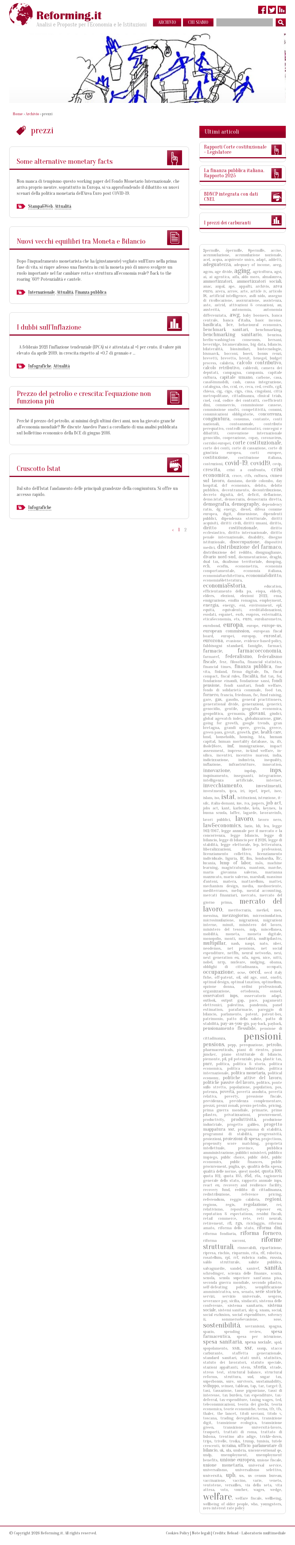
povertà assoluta (251, 1091)
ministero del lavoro (260, 924)
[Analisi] (174, 237)
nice (266, 957)
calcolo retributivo (221, 367)
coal (216, 400)
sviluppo (211, 1385)
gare (207, 699)
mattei (275, 881)
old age (250, 977)
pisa (257, 1059)
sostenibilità (221, 1325)
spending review (242, 1331)
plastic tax (272, 1059)
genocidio (211, 708)
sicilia (234, 1300)
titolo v (274, 1413)
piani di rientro (252, 1049)
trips (207, 1441)
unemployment (234, 1454)
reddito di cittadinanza (258, 1189)
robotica (274, 1252)
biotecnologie (269, 349)
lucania (209, 863)
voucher (240, 1489)
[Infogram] (282, 10)
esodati (209, 614)
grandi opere (236, 727)
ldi (258, 826)
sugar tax (270, 1376)
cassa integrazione (263, 382)
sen (236, 1291)
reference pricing (261, 1194)
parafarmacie (240, 1009)
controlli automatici (243, 428)
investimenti (268, 785)
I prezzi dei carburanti (227, 223)
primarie (259, 1110)
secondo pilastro (266, 1282)
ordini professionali (261, 986)
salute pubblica (265, 1262)
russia (275, 1257)
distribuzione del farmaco (249, 547)
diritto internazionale (247, 532)
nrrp (221, 962)
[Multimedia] (174, 464)
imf (230, 746)
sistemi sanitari (232, 1310)
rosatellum (212, 1257)
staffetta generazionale (256, 1353)
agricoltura (262, 271)
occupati (274, 966)
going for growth (220, 723)
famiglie (255, 645)
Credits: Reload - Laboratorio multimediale (249, 1533)
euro (247, 619)
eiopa (260, 591)
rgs (238, 1223)
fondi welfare (268, 685)
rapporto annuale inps (261, 1180)
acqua (217, 259)
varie (257, 1480)
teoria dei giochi (253, 1404)
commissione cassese (261, 405)
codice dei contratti (241, 400)
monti (229, 938)
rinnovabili (246, 1247)
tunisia (263, 1441)
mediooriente (269, 886)
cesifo (268, 386)
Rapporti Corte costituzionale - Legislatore (235, 149)
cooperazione (234, 437)
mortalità (247, 938)
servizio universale (241, 1296)
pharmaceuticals (218, 1049)
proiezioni (212, 1138)
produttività (243, 1119)
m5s (259, 863)
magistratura (233, 867)
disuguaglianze (268, 552)
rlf (262, 1252)
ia (271, 741)
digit (227, 513)
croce (236, 475)
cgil (278, 386)
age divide (223, 271)
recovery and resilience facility (252, 1185)
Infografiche (39, 366)
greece (275, 727)
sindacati (249, 1300)
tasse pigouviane (250, 1390)
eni (242, 605)
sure (230, 1381)
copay (253, 437)
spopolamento (215, 1348)
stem (245, 1367)
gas (218, 699)
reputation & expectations (227, 1213)
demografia (216, 504)
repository (239, 1209)
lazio (248, 826)
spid (277, 1342)
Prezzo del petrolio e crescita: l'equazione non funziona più (84, 397)
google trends (256, 723)
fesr (223, 661)
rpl (227, 1257)
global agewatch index (222, 718)
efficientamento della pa (227, 591)
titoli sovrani (252, 1413)
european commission (226, 631)
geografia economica (261, 708)
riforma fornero (260, 1233)
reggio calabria (245, 1199)
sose (277, 1319)
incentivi (224, 755)
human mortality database (243, 741)
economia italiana (262, 570)
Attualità (63, 206)
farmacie (212, 651)
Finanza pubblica (90, 292)
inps (275, 770)
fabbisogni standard (223, 645)
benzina (274, 334)
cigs (238, 391)
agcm (208, 271)
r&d (248, 1175)
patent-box (271, 1014)
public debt (258, 1157)
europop (249, 636)
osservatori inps (220, 995)
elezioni (227, 595)
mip (252, 929)
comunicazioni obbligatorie (228, 414)
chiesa (208, 391)
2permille (211, 250)
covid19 (260, 463)
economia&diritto (263, 575)
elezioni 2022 (253, 595)
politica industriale (245, 1068)
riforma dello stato (236, 1227)
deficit (253, 494)
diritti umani (255, 523)
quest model (249, 1171)
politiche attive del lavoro (252, 1077)
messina (210, 915)
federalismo (238, 656)
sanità (272, 1267)
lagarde (249, 812)
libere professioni (261, 849)
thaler (208, 1413)
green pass (212, 732)
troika (234, 1441)
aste (207, 305)
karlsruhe (241, 808)
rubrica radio (254, 1257)
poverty (231, 1096)
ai (204, 276)
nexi (277, 953)
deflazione (272, 494)
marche (274, 867)
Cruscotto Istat (39, 468)
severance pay (215, 1300)
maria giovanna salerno (230, 872)
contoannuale (241, 424)
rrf (235, 1257)
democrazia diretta (264, 499)
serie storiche (268, 1291)
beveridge (211, 344)
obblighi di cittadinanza (230, 966)
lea (266, 826)
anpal (219, 286)
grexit (229, 732)
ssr (248, 1347)
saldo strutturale (221, 1262)
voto (224, 1489)
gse (255, 732)
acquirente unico (239, 259)
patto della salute (244, 1018)
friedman (243, 694)
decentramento (235, 490)
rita (254, 1252)
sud (250, 1376)
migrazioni (248, 920)
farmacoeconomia (259, 650)
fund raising (270, 694)
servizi (208, 1296)
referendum (213, 1199)
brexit (244, 358)
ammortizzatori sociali (259, 281)
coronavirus (271, 437)
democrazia (235, 499)
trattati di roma (240, 1431)
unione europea (237, 1460)
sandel (235, 1268)
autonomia (241, 309)
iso (216, 797)
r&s (257, 1175)
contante (261, 419)
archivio (167, 22)
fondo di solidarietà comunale (232, 690)
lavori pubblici (216, 819)
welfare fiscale (248, 1498)
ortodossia (250, 991)
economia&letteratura (222, 580)
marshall (257, 876)
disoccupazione (245, 541)
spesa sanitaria (222, 1341)
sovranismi (254, 1326)
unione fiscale (269, 1460)
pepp (232, 1044)
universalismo (215, 1469)
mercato (248, 895)
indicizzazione (215, 759)
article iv (258, 291)
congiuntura (216, 419)
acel (206, 259)
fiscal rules (230, 676)
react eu (211, 1185)
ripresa (209, 1252)
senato (247, 1291)
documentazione (253, 557)
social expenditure (248, 1314)
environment (260, 605)
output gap (232, 1000)
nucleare (237, 962)
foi (279, 676)
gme (277, 718)
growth (243, 732)
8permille (256, 250)
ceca (249, 386)
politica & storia (249, 1063)
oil (238, 977)
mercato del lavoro (242, 905)
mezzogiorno (235, 915)
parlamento (231, 1014)
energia (210, 605)
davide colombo (259, 480)
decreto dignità (218, 494)
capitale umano (236, 377)
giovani (257, 713)
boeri (247, 353)
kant (226, 808)
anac (207, 286)
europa (233, 625)
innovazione (216, 770)
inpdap (250, 770)
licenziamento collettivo (227, 853)
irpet (265, 790)
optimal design (216, 982)
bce (229, 324)
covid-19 (236, 463)
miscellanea (271, 929)
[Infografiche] (174, 323)
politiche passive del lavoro (228, 1082)
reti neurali (269, 1218)
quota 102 (211, 1175)
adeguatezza (217, 264)
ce (241, 386)
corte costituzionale (257, 442)
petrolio (273, 1044)
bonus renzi (269, 353)
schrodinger (213, 1273)
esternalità (271, 614)
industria (246, 759)
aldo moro (250, 276)
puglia (234, 1166)
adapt (261, 259)
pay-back (258, 1023)
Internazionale (41, 292)
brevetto (228, 358)
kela (256, 808)
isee (277, 790)
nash (235, 943)
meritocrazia (239, 910)
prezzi (208, 1105)
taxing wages (261, 1399)
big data (258, 344)
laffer (235, 812)
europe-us (271, 625)
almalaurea (271, 276)
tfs (278, 1409)
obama (275, 962)
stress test (213, 1372)
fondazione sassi (254, 680)
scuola (208, 1277)
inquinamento (215, 775)
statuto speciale (266, 1362)
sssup (261, 1348)
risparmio (240, 1252)
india (277, 755)
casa (277, 377)
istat (228, 796)
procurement (269, 1114)
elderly (275, 591)
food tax (273, 690)
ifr (279, 741)
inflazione (212, 764)
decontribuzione (266, 490)
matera (229, 881)
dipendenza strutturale (243, 518)
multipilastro (270, 938)
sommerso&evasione (239, 1319)
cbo (225, 386)
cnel (206, 400)
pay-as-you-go (235, 1023)
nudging (257, 962)
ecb (206, 566)
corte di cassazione (249, 448)
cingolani (263, 391)
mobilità (210, 934)
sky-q (253, 1310)
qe (243, 1166)
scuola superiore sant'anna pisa (250, 1277)
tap (253, 1386)
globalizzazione (258, 718)
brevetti (210, 358)
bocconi (230, 353)
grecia (259, 727)
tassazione (222, 1390)
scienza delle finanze (247, 1273)
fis (266, 671)
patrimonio (213, 1018)
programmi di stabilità (227, 1134)
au (279, 305)
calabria (226, 363)
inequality (272, 759)
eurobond (211, 625)
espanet (225, 614)
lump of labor (235, 862)
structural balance (244, 1372)
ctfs (248, 475)
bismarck (211, 353)
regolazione (255, 1204)
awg (235, 314)
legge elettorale (235, 844)
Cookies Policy (177, 1533)
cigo (228, 391)
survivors (245, 1381)
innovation (271, 764)
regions (209, 1204)
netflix (233, 953)
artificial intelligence (228, 295)
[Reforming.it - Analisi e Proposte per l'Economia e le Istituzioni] (78, 15)
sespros (274, 1296)
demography (245, 504)
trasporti (211, 1431)
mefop (236, 890)
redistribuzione (216, 1194)
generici (274, 704)
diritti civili (231, 523)
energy (229, 605)
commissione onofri (221, 409)
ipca (232, 790)
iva (246, 803)
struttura (232, 1376)
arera (220, 291)
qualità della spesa (264, 1166)
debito (260, 485)
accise (276, 250)
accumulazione (216, 255)
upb (230, 1474)
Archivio (32, 113)
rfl (229, 1223)
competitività (253, 409)
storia (260, 1367)
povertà (227, 1091)
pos (278, 1087)
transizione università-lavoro (252, 1427)
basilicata (212, 324)
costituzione (215, 457)
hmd (207, 736)
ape (231, 286)
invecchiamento (222, 785)
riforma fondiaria (219, 1233)
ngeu (255, 957)
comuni (274, 409)
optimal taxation (245, 982)
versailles (233, 1485)
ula (228, 1450)
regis (230, 1204)
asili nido (257, 295)
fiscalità (250, 676)
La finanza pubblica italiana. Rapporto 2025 (234, 173)
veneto (275, 1480)
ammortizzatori (217, 281)
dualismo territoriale (242, 561)
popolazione (240, 1087)
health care (271, 732)
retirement (213, 1223)
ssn (236, 1348)
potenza (210, 1091)
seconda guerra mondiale (226, 1282)
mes (277, 910)
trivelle (220, 1441)
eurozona (213, 641)
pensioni (262, 1036)
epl (278, 605)
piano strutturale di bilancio (251, 1054)
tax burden (232, 1395)
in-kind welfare (259, 750)
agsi (277, 271)
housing (246, 736)
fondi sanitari (237, 685)
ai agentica (219, 276)
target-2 (273, 1386)
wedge (275, 1489)
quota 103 (232, 1175)
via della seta (258, 1485)
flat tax (267, 676)
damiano (234, 480)
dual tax (210, 561)
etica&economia (217, 619)
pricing (274, 1105)
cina (248, 391)
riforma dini (269, 1227)
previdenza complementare (255, 1100)
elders (208, 595)
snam (264, 1310)
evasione (233, 640)
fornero (210, 694)
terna (262, 1409)
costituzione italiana (259, 457)
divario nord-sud (219, 556)
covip (277, 463)
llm (249, 858)
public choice (232, 1157)
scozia (276, 1273)
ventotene (212, 1485)
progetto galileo (242, 1124)
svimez (227, 1386)
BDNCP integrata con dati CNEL (231, 196)
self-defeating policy (224, 1287)
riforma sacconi (224, 1240)
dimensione (247, 513)
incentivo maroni (252, 755)
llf (241, 858)
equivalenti (231, 609)
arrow (232, 291)
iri (242, 790)
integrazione (270, 775)
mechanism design (220, 886)
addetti (274, 259)
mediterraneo (215, 890)
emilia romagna (242, 600)
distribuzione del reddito (227, 552)
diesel (245, 509)
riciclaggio (255, 1223)
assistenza (272, 300)
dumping (273, 561)
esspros (252, 614)
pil (224, 1059)
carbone (263, 377)
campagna (232, 372)
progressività (269, 1134)
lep (256, 844)
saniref (253, 1268)
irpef (253, 790)
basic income (268, 320)
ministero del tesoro (223, 929)
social (276, 1310)
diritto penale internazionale (242, 535)
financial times (217, 666)
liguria (231, 858)
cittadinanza (243, 395)
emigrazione (214, 600)
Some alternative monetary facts (65, 161)
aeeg (277, 264)
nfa (245, 957)
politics (263, 1082)
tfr (271, 1409)
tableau (241, 1386)
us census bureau (264, 1475)
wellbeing (273, 1498)
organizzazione (216, 991)
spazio (208, 1331)
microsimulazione (218, 920)
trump (248, 1441)
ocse (241, 972)
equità (208, 609)
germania (236, 713)
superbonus (213, 1381)
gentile (231, 708)
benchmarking (268, 329)
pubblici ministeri (251, 1152)
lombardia (264, 858)
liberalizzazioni (216, 849)
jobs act (210, 808)
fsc (255, 694)
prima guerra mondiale (225, 1110)
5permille (234, 250)
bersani (274, 339)
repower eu (268, 1209)
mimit (227, 924)
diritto (275, 523)
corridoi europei (216, 443)
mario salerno (235, 876)
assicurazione (247, 300)
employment (270, 600)
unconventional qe (264, 1450)
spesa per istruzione (259, 1336)
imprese (235, 750)
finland (221, 671)
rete (246, 1218)
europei (227, 636)
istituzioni (246, 797)
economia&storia (224, 585)
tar (261, 1386)
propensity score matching (231, 1143)
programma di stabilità (259, 1129)
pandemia (258, 1005)
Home (18, 113)
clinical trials (269, 395)
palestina (235, 1005)
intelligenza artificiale (228, 780)
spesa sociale (258, 1342)
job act (273, 803)
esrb (239, 614)
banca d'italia (236, 320)
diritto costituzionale (230, 527)
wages (259, 1489)
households (225, 736)
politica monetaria (248, 1072)
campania (254, 372)
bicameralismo (235, 344)
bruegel (260, 358)
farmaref (211, 656)
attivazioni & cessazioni (251, 305)
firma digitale (245, 671)
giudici (275, 713)
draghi (275, 557)
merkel (262, 910)
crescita (211, 470)
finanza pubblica (253, 666)
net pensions (240, 948)
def (240, 494)
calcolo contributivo (259, 363)
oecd (254, 972)
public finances (246, 1161)
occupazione (218, 971)
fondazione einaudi (220, 680)
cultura (260, 475)
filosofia (237, 661)
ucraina (229, 1445)
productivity (213, 1119)
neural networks (256, 953)
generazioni (252, 704)
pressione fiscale (264, 1096)
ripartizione (270, 1247)
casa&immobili (215, 382)
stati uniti (250, 1357)
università (212, 1475)
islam (207, 797)
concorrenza (269, 414)
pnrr (207, 1063)
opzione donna (218, 986)
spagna (275, 1326)
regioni (273, 1199)
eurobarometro (268, 619)
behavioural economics (260, 324)
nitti (277, 957)
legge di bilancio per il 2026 (242, 840)
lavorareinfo (270, 812)
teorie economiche (240, 1409)
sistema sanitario (245, 1305)
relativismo (213, 1209)
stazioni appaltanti (220, 1367)
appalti (245, 286)
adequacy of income (252, 264)
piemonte (211, 1059)
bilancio (274, 344)
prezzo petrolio (253, 1105)
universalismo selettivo (258, 1469)
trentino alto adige (237, 1436)
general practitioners (261, 699)
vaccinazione (214, 1480)
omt (263, 977)
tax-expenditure (233, 1399)
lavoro (244, 818)
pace (253, 1000)
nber (277, 943)
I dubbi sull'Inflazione (49, 327)
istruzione (267, 797)
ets (236, 619)
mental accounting (264, 890)
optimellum (271, 982)
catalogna (211, 386)
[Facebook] (262, 10)
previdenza (213, 1100)
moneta (232, 934)
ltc (278, 858)
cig (219, 391)
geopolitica (213, 713)
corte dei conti (216, 448)
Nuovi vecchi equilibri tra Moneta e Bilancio (81, 241)
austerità (211, 309)
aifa (235, 276)
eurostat (272, 635)
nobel (207, 962)
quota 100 (271, 1171)
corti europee (265, 452)
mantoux (256, 867)
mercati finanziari (220, 895)
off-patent (224, 977)
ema (277, 595)
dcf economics (235, 485)
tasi (206, 1390)
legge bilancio (244, 835)
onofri (276, 977)
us (241, 1475)
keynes (269, 808)
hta (261, 736)
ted (278, 1399)
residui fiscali (268, 1213)
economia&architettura (223, 575)
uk (222, 1450)
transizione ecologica (236, 1422)
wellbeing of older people (225, 1504)
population (263, 1087)
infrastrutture (242, 764)
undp (207, 1454)
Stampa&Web (40, 206)
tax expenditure (258, 1395)
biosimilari (239, 349)
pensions (213, 1044)
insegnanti (243, 775)
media (247, 886)
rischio (223, 1252)
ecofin (222, 566)
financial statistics (264, 661)
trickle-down (270, 1436)
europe (252, 625)
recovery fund (216, 1189)
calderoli (250, 367)
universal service (265, 1465)
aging (242, 271)
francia (226, 694)
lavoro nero (269, 819)
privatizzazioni (237, 1114)
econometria (246, 566)
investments (214, 790)
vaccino (239, 1480)
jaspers (257, 803)
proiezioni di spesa (241, 1138)
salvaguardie (214, 1268)
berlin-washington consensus (231, 339)
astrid (220, 305)
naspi (249, 943)
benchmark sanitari (225, 329)
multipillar (214, 943)
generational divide (220, 704)
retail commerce (219, 1218)
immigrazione (251, 746)
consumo (241, 419)
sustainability (268, 1381)
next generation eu (221, 957)
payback (274, 1023)
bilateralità (212, 349)
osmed (275, 991)
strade (275, 1367)
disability (256, 537)
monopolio (212, 938)
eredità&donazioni (265, 609)
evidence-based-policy (262, 640)
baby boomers (255, 315)
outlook (209, 1000)
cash (236, 382)
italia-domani (222, 803)
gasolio (232, 699)
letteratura (271, 844)
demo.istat (212, 499)
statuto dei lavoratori (224, 1362)
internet (273, 780)
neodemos (212, 948)
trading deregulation (239, 1418)
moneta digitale (264, 934)
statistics (272, 1357)
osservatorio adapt (262, 995)
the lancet (226, 1413)
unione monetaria (223, 1465)
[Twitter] (272, 10)
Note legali (201, 1533)
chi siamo (198, 22)
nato (264, 943)
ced (258, 386)
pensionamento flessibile (229, 1028)
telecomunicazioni (219, 1404)
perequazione (251, 1044)
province (245, 1148)
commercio (225, 405)
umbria (239, 1450)
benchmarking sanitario (232, 334)
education (272, 586)
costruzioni (212, 463)
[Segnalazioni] (174, 157)
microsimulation (267, 915)
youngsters (271, 1504)
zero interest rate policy (224, 1508)
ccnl (233, 386)
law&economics (222, 825)
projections (271, 1138)
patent (252, 1014)
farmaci (274, 645)
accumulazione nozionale (258, 255)
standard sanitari (219, 1357)
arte (244, 291)
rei (278, 1204)
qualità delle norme (219, 1171)
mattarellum (252, 881)
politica (222, 1063)
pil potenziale (239, 1059)
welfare (217, 1496)
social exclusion (216, 1314)
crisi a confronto (246, 469)
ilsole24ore (212, 746)
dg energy (226, 509)
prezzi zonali (227, 1105)
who (254, 1504)
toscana (210, 1418)
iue (239, 803)
